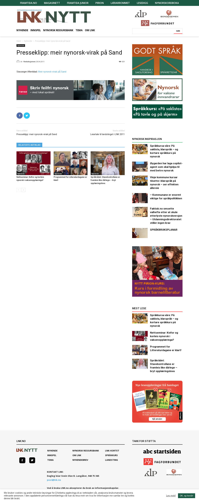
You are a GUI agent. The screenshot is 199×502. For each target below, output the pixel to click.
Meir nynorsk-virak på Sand (52, 71)
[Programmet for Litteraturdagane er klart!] (71, 163)
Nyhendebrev (80, 459)
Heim (18, 41)
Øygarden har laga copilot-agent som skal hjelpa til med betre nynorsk (166, 167)
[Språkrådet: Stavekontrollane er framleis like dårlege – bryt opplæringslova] (108, 163)
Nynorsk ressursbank (85, 450)
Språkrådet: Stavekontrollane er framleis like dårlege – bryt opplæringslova (105, 180)
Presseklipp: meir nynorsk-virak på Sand (36, 134)
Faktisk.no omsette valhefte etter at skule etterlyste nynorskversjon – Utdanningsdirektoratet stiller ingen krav (166, 215)
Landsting (111, 459)
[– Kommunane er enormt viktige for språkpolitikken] (140, 198)
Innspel (51, 455)
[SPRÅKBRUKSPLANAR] (140, 233)
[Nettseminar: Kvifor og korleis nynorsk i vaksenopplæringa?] (33, 163)
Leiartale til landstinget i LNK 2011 (107, 134)
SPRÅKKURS (111, 455)
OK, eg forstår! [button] (186, 496)
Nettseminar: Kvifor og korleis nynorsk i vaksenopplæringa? (164, 336)
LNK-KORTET (112, 450)
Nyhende (28, 41)
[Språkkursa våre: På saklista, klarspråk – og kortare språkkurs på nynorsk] (140, 149)
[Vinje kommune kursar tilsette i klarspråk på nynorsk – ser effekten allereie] (140, 181)
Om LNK (76, 455)
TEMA (50, 459)
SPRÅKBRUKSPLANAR (163, 229)
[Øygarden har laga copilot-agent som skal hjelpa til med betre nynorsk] (140, 167)
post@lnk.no (54, 479)
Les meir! (171, 495)
